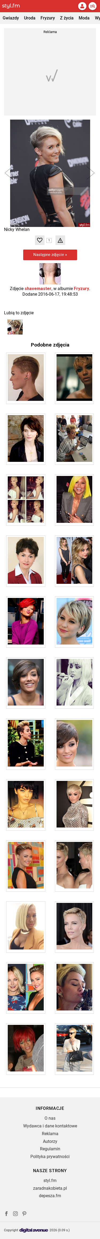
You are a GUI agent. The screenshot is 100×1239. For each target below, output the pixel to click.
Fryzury (48, 18)
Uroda (29, 18)
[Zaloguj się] (82, 6)
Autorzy (50, 1141)
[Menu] (93, 6)
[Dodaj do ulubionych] (40, 240)
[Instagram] (15, 1214)
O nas (50, 1118)
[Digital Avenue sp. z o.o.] (34, 1230)
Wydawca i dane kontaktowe (50, 1125)
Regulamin (50, 1148)
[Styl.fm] (14, 6)
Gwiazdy (11, 18)
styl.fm (50, 1180)
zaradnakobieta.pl (50, 1188)
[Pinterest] (24, 1214)
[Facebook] (6, 1214)
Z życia (67, 18)
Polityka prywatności (50, 1156)
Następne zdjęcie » (50, 254)
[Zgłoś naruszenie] (60, 240)
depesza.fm (50, 1195)
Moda (84, 18)
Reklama (50, 1133)
